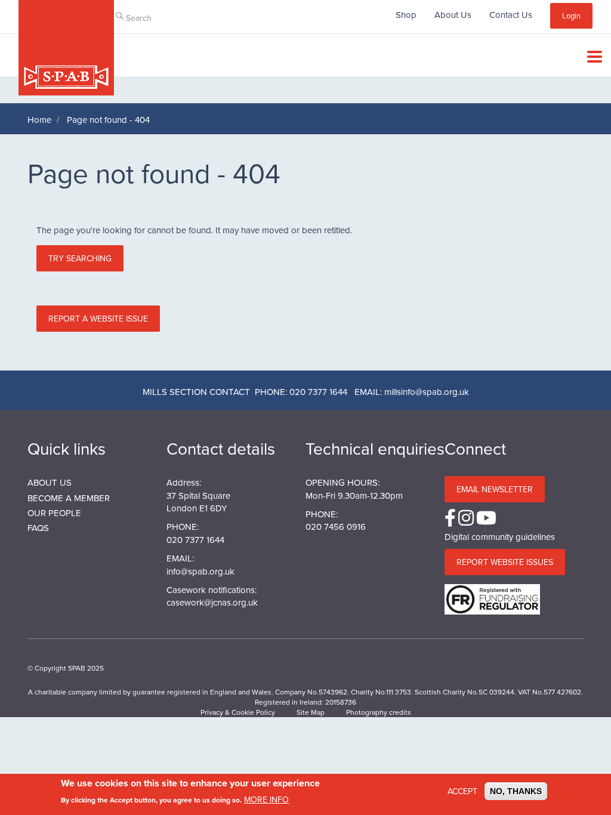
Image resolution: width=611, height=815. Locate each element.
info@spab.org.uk (200, 571)
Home (39, 119)
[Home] (66, 47)
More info (266, 799)
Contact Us (510, 14)
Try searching (80, 258)
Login (571, 15)
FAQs (38, 527)
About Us (452, 14)
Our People (54, 513)
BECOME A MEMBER (68, 498)
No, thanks (516, 791)
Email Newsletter (494, 489)
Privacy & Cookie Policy (237, 712)
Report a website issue (98, 319)
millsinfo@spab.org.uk (426, 391)
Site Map (311, 712)
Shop (406, 14)
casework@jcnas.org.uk (212, 602)
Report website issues (504, 562)
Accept (462, 791)
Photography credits (378, 712)
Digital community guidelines (500, 536)
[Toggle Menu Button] (592, 57)
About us (49, 482)
